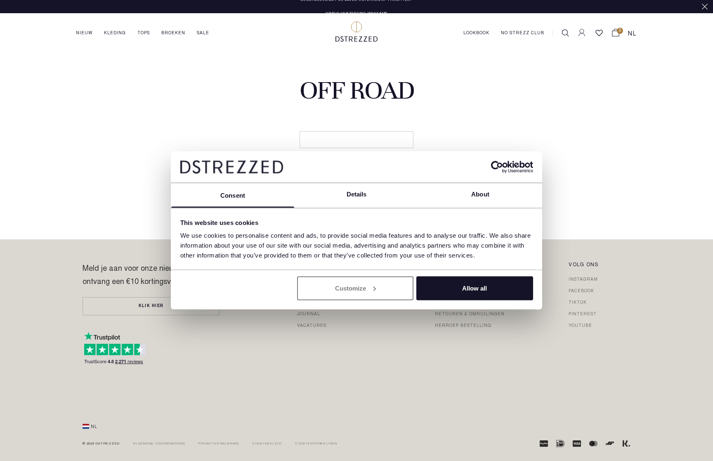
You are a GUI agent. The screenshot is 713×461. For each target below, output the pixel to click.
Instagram (583, 280)
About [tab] (480, 194)
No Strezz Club (522, 33)
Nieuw (84, 33)
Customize (350, 287)
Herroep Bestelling (463, 326)
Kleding (115, 33)
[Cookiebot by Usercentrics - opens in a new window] (497, 167)
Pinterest (583, 314)
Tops (143, 33)
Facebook (581, 291)
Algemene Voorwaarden (159, 443)
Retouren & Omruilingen (470, 314)
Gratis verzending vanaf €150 (356, 7)
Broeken (173, 33)
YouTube (580, 326)
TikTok (578, 303)
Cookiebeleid (267, 443)
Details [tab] (357, 194)
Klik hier (151, 306)
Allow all (474, 287)
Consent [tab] (232, 195)
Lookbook (476, 33)
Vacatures (311, 326)
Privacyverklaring (218, 443)
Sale (203, 33)
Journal (308, 314)
